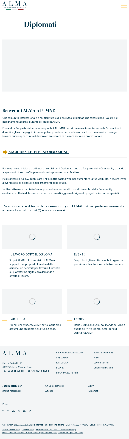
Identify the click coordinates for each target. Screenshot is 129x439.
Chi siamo (62, 357)
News (97, 357)
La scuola (62, 362)
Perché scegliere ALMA (69, 352)
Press (5, 403)
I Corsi (60, 367)
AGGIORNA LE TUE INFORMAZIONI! (38, 152)
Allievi (91, 385)
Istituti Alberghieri (11, 390)
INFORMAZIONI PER (67, 372)
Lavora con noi (101, 362)
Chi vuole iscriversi (54, 385)
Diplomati (93, 390)
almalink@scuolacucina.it (44, 210)
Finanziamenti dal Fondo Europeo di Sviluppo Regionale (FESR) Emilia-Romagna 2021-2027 (42, 432)
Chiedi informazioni (103, 367)
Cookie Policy (28, 429)
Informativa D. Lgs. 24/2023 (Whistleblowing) (56, 429)
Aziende (49, 390)
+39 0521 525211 (15, 370)
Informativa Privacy (11, 429)
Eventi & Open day (103, 352)
